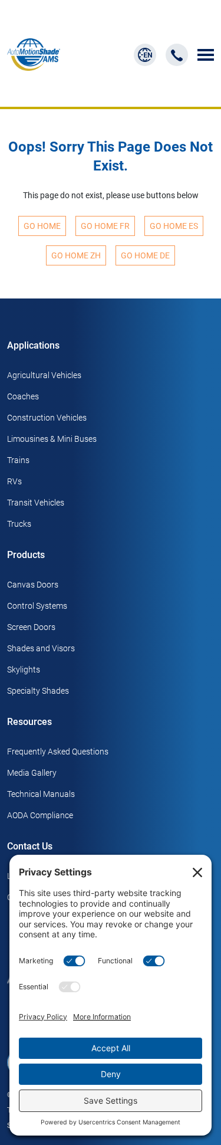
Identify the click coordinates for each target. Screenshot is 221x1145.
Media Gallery (32, 772)
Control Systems (37, 606)
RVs (14, 481)
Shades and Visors (41, 648)
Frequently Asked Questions (57, 751)
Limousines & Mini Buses (52, 439)
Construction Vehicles (47, 417)
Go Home (42, 226)
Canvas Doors (32, 584)
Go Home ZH (76, 255)
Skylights (23, 669)
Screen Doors (31, 627)
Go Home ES (174, 226)
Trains (18, 460)
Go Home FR (105, 226)
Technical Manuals (41, 794)
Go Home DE (145, 255)
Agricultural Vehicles (44, 375)
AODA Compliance (40, 815)
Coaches (23, 396)
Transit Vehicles (35, 502)
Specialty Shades (38, 690)
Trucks (19, 524)
